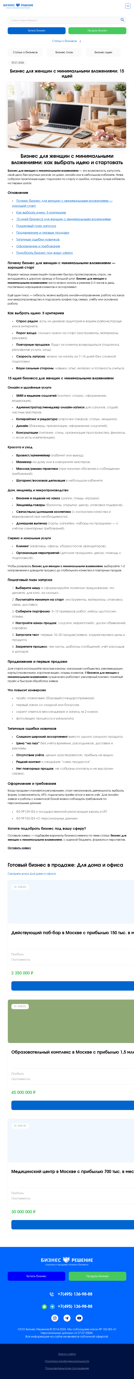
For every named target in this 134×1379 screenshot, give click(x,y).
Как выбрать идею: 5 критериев (41, 212)
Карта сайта (67, 1354)
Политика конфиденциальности (67, 1361)
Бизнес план (64, 52)
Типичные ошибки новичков (37, 239)
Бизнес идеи (103, 52)
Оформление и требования (38, 246)
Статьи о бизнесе (25, 52)
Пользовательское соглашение (67, 1368)
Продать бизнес (97, 31)
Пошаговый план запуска (36, 226)
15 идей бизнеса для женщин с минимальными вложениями (63, 219)
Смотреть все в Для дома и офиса (32, 873)
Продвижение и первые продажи (42, 232)
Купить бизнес (36, 31)
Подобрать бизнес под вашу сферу (44, 253)
